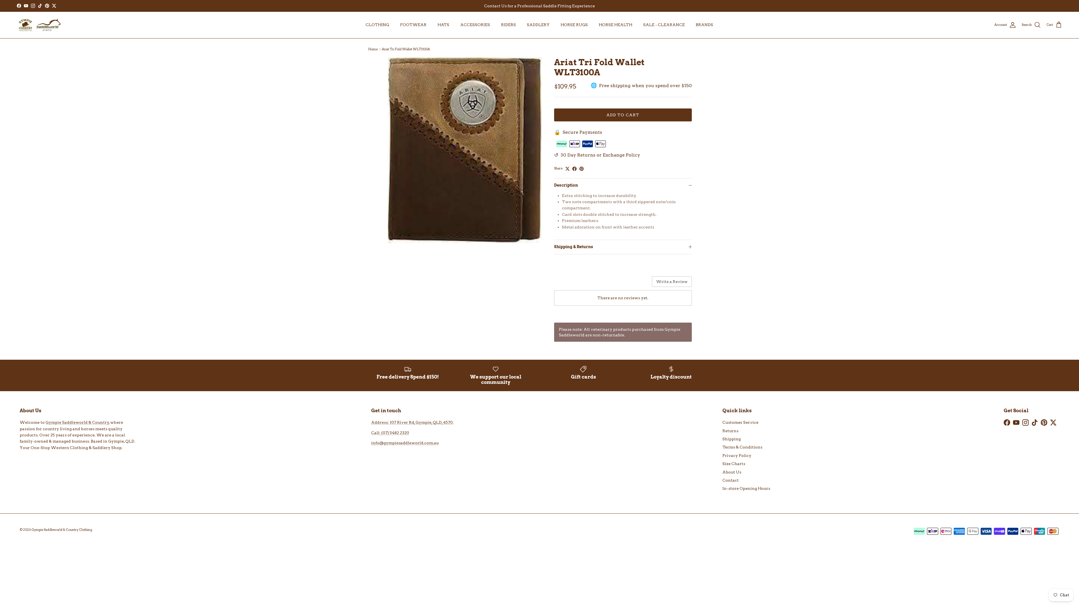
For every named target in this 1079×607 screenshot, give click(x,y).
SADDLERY (538, 24)
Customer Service (740, 422)
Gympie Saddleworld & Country (77, 422)
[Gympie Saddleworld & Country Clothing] (39, 25)
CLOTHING (377, 24)
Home (373, 49)
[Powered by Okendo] (568, 283)
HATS (443, 24)
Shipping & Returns (573, 246)
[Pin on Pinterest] (581, 169)
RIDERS (508, 24)
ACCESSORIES (475, 24)
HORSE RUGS (574, 24)
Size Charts (733, 463)
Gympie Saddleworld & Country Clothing (61, 530)
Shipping (731, 439)
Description (566, 185)
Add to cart (622, 115)
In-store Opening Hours (746, 488)
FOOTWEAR (413, 24)
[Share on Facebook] (574, 169)
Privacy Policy (736, 455)
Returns (730, 431)
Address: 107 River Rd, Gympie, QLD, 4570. (412, 422)
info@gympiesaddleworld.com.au (405, 443)
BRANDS (704, 24)
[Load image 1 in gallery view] (464, 150)
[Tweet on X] (567, 169)
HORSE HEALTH (615, 24)
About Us (731, 472)
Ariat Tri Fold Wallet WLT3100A (406, 49)
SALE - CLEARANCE (664, 24)
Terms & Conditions (742, 447)
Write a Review (672, 281)
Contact (730, 480)
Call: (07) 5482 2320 (390, 433)
